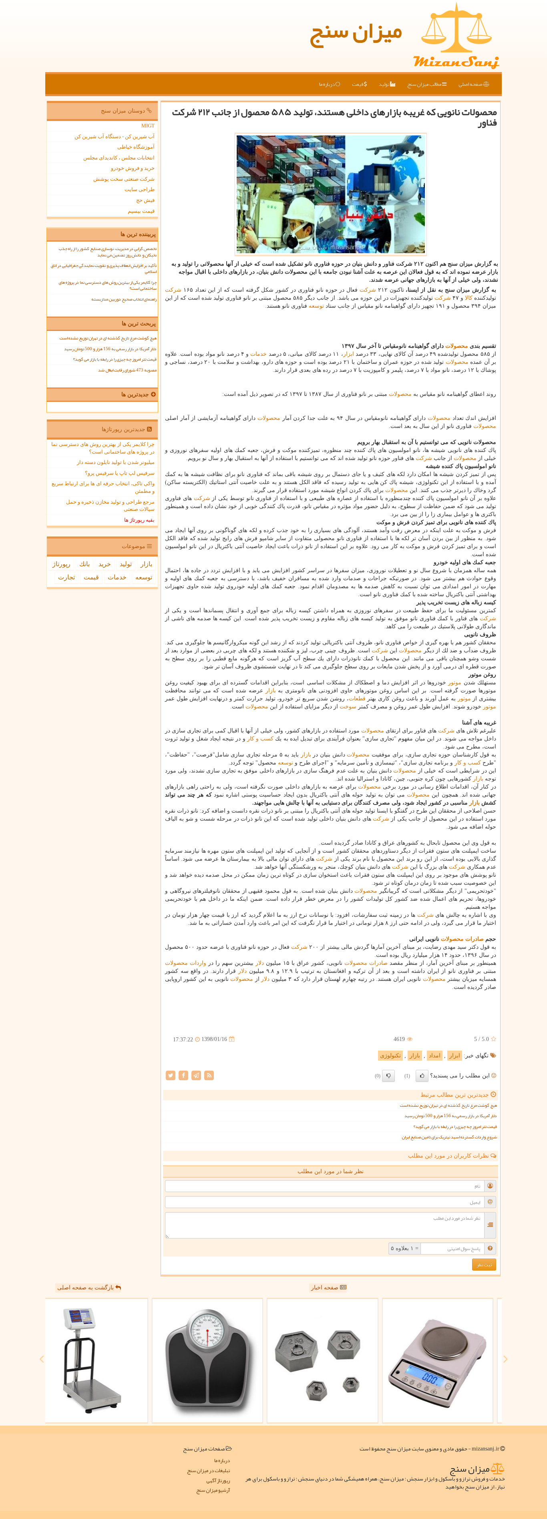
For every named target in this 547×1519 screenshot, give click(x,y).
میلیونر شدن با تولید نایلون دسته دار (116, 462)
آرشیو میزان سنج (213, 1490)
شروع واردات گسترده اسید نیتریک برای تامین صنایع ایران (449, 1137)
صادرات (474, 939)
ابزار (348, 354)
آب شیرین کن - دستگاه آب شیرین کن (114, 136)
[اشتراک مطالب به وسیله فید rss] (209, 1075)
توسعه (316, 306)
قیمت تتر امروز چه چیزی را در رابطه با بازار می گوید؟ (455, 1126)
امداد (434, 1056)
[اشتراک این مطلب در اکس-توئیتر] (170, 1075)
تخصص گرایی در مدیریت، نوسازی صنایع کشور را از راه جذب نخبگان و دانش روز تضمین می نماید (108, 251)
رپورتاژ (61, 564)
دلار (259, 963)
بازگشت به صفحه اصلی (86, 1288)
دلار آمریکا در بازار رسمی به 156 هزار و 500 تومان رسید (450, 1116)
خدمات (258, 354)
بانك (84, 564)
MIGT (148, 126)
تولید (384, 84)
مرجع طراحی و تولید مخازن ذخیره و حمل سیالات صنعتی (110, 505)
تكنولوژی (390, 1056)
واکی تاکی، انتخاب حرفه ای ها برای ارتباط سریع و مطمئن (103, 487)
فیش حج (145, 200)
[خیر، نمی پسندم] (388, 1076)
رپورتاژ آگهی (218, 1480)
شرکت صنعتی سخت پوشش (124, 179)
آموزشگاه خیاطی (136, 147)
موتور (454, 683)
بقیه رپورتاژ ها (139, 520)
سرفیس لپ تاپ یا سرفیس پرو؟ (120, 473)
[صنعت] (216, 1361)
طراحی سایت (140, 189)
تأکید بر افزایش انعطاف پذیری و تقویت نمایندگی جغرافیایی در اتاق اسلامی (103, 268)
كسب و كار (260, 739)
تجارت (66, 577)
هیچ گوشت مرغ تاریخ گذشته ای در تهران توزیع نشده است (448, 1105)
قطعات (357, 699)
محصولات (456, 346)
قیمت (358, 84)
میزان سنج (355, 30)
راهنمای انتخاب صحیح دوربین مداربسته (124, 299)
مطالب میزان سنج (424, 84)
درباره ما (327, 84)
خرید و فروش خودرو (133, 168)
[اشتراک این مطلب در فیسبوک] (183, 1075)
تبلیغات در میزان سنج (208, 1470)
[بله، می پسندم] (422, 1076)
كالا (469, 298)
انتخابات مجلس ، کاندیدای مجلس (119, 158)
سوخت (348, 707)
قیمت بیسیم (141, 211)
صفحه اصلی (471, 84)
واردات (198, 963)
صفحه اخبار (325, 1288)
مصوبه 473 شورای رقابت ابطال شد (127, 370)
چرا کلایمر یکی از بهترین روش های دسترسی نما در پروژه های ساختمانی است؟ (108, 285)
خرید (105, 564)
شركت (368, 290)
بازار (270, 691)
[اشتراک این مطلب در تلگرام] (196, 1075)
